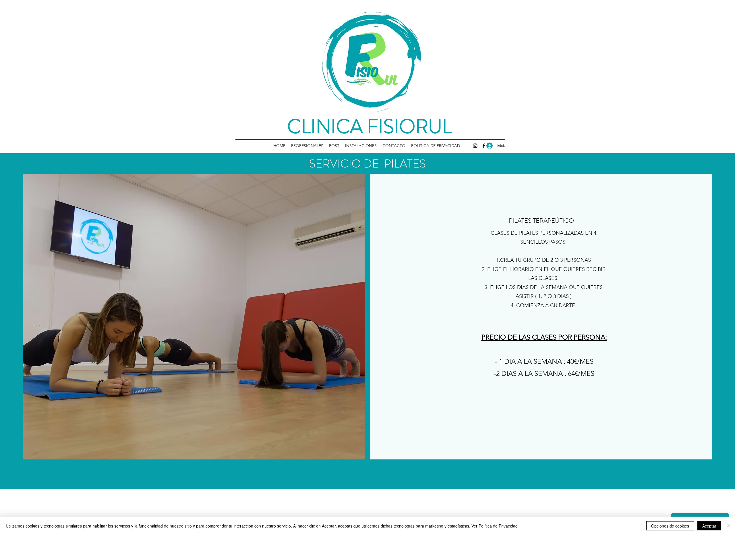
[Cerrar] (728, 525)
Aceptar (709, 526)
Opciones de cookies (670, 526)
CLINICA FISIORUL (369, 127)
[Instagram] (475, 146)
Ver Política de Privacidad (494, 526)
